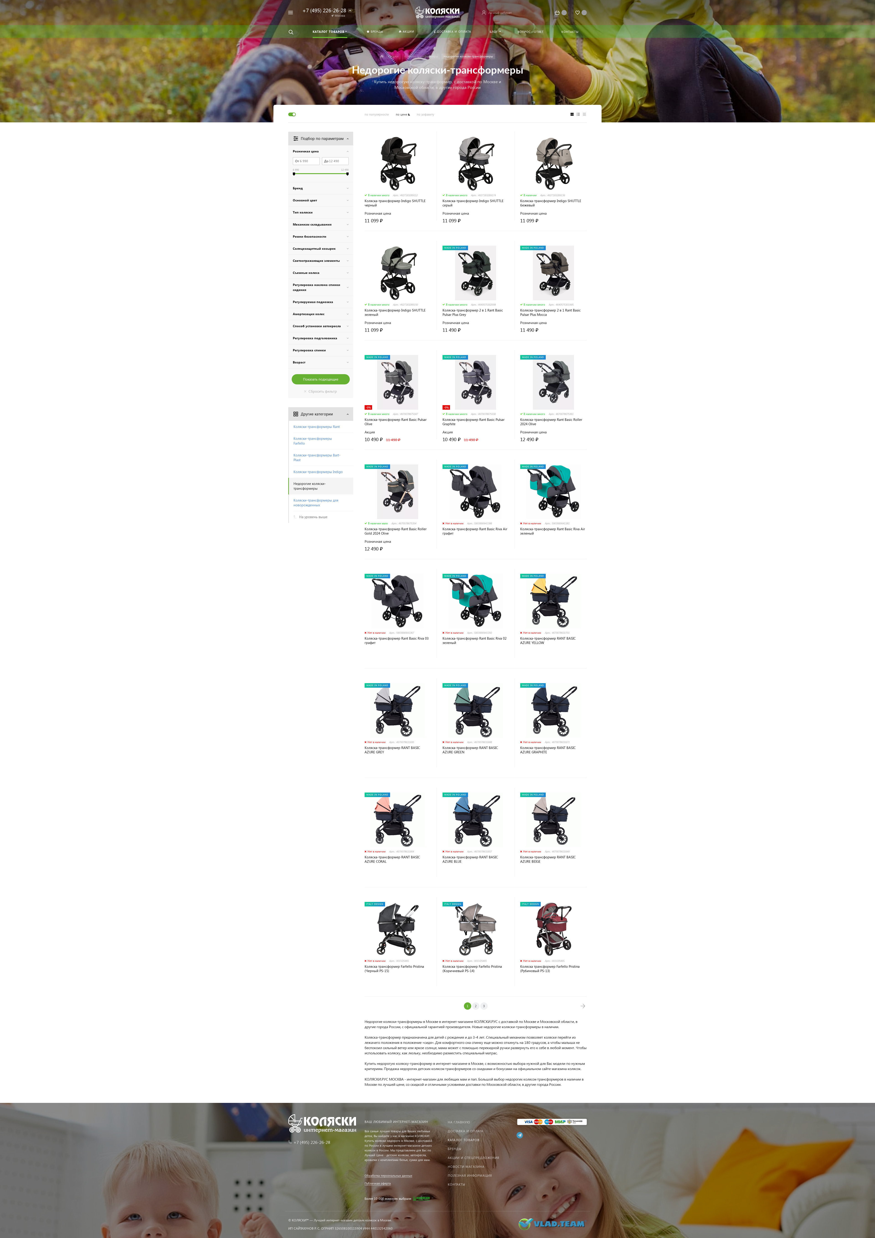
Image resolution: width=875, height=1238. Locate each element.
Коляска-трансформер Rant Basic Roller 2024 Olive (551, 421)
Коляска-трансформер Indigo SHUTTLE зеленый (395, 312)
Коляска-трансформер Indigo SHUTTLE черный (395, 203)
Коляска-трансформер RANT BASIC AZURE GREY (392, 750)
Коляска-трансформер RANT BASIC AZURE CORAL (392, 859)
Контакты (456, 1184)
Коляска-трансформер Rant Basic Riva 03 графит (397, 640)
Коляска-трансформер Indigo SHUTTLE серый (473, 203)
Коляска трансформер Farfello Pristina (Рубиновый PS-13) (550, 968)
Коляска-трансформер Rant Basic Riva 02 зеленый (475, 640)
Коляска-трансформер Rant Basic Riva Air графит (475, 531)
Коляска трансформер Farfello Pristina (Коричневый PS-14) (472, 968)
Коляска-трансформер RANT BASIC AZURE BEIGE (548, 859)
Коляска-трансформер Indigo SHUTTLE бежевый (550, 203)
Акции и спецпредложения (473, 1158)
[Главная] (382, 56)
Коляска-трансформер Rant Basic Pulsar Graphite (473, 421)
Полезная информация (470, 1175)
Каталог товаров (463, 1140)
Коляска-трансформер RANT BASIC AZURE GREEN (470, 750)
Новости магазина (466, 1166)
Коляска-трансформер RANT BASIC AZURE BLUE (470, 859)
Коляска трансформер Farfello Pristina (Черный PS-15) (394, 968)
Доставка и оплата (465, 1131)
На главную (459, 1122)
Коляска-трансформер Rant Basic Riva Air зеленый (552, 531)
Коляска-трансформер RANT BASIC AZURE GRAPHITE (548, 750)
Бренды (454, 1149)
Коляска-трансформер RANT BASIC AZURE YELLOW (548, 640)
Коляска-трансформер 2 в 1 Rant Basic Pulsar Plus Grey (473, 312)
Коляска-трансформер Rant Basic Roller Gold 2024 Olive (396, 531)
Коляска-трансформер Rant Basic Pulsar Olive (396, 421)
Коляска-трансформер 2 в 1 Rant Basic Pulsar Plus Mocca (550, 312)
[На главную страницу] (437, 12)
